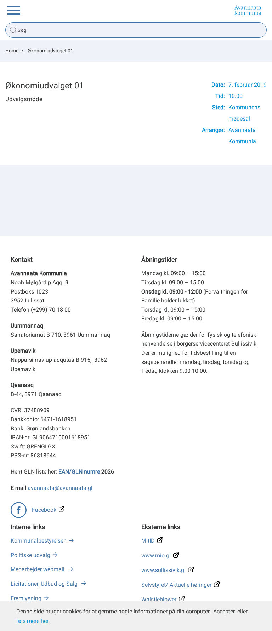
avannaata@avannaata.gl (60, 488)
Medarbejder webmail (38, 569)
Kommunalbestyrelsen (39, 540)
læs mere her (32, 621)
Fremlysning (26, 598)
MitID (148, 540)
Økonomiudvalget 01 (50, 50)
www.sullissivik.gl (163, 570)
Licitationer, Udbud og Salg (45, 583)
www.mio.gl (156, 555)
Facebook (44, 509)
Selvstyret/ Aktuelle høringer (176, 584)
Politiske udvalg (30, 555)
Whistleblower (158, 599)
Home (11, 50)
